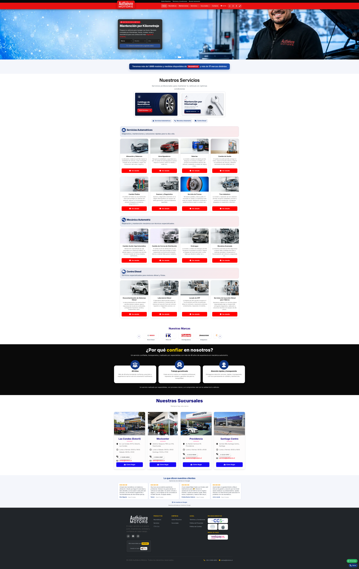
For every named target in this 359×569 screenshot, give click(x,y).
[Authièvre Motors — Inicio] (139, 519)
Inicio (164, 6)
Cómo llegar (130, 464)
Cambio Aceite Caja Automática (134, 246)
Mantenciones (183, 6)
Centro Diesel (201, 121)
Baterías (195, 156)
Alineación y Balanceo (134, 156)
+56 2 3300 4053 (211, 560)
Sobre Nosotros (166, 1)
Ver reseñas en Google (180, 502)
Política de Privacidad (196, 523)
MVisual (145, 543)
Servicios (156, 523)
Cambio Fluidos (134, 194)
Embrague (194, 246)
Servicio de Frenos (194, 194)
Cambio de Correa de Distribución (164, 246)
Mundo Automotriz (194, 1)
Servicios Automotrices (163, 121)
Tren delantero (224, 194)
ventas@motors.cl (227, 560)
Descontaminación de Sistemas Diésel (134, 299)
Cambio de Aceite (224, 156)
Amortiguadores (164, 156)
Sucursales (204, 6)
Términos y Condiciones (180, 1)
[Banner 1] (176, 57)
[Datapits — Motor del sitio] (143, 548)
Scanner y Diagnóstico (164, 194)
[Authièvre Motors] (125, 4)
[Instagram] (233, 6)
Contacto (215, 6)
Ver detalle (135, 171)
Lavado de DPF (194, 298)
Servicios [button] (194, 6)
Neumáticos (172, 6)
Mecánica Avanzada (225, 246)
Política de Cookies (196, 526)
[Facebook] (236, 6)
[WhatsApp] (230, 6)
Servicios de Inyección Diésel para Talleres (225, 299)
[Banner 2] (178, 57)
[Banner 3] (182, 57)
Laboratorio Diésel (164, 298)
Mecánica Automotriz (184, 121)
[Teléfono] (240, 6)
